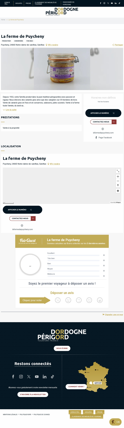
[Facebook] (100, 3)
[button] (62, 69)
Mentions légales (10, 414)
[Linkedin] (115, 3)
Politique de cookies (42, 414)
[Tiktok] (119, 3)
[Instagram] (104, 3)
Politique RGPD (25, 414)
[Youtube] (112, 3)
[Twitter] (108, 3)
